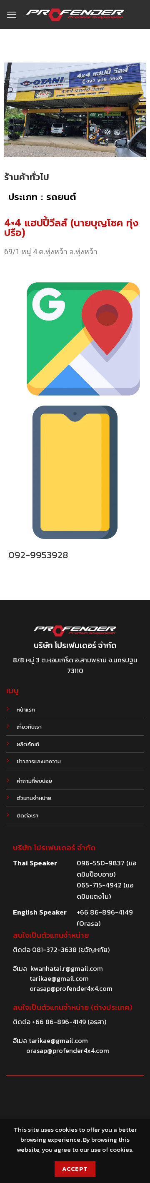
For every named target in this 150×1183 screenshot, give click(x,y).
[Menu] (11, 14)
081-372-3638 (54, 950)
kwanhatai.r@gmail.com (66, 968)
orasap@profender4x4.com (71, 988)
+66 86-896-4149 (59, 1022)
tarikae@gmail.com (59, 978)
